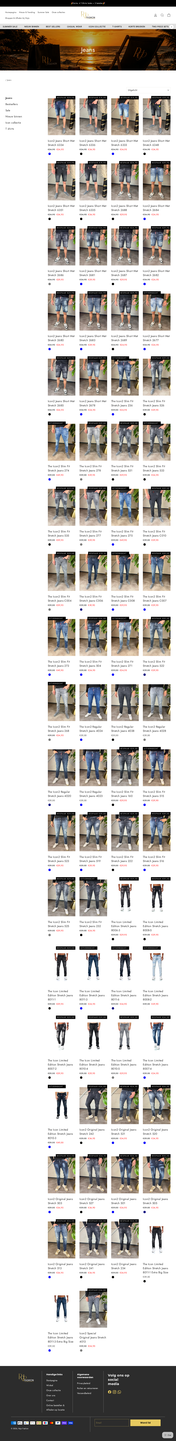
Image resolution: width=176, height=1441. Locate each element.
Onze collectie (53, 1390)
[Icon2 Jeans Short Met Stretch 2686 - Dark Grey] (49, 284)
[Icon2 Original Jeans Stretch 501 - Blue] (113, 1212)
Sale (8, 110)
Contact (50, 1400)
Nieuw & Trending (27, 12)
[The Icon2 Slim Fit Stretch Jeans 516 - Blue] (144, 870)
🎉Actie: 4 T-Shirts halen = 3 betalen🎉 (88, 3)
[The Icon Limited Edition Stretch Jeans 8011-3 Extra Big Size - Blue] (49, 1350)
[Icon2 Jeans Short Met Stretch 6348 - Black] (144, 154)
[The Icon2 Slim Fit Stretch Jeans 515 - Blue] (144, 805)
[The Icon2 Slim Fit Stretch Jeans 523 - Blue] (49, 870)
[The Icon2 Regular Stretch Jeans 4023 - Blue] (81, 805)
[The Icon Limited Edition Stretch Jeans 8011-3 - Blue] (81, 1008)
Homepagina (10, 12)
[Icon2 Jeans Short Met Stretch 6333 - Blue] (113, 154)
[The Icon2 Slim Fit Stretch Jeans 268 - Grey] (49, 740)
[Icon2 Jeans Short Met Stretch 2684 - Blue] (144, 219)
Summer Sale (43, 12)
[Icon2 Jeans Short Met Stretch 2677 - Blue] (144, 349)
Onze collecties (58, 12)
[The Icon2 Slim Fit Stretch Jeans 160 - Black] (113, 805)
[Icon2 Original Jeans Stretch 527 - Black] (81, 1212)
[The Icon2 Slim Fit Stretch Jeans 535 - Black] (49, 544)
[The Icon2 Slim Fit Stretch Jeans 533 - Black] (144, 479)
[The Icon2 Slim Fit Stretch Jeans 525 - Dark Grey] (49, 935)
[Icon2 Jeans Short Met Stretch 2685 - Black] (49, 414)
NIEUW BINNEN (31, 26)
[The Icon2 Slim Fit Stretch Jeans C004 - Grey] (49, 609)
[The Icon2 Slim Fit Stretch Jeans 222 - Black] (113, 870)
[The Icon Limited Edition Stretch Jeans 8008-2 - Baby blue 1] (144, 1008)
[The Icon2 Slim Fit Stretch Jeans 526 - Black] (144, 414)
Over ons (50, 1395)
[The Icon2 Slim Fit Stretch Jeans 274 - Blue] (49, 479)
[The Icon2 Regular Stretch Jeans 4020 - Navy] (49, 805)
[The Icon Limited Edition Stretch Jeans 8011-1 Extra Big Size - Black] (144, 1281)
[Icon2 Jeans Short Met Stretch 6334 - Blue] (49, 154)
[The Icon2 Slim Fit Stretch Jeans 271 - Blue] (113, 674)
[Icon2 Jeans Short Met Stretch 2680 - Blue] (49, 349)
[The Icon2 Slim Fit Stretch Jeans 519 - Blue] (81, 870)
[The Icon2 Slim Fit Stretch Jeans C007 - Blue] (144, 609)
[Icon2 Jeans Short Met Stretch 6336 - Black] (81, 154)
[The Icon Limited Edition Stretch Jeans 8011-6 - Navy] (113, 1008)
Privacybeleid (83, 1383)
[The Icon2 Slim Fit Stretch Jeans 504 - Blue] (81, 674)
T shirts (10, 129)
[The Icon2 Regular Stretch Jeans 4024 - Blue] (81, 740)
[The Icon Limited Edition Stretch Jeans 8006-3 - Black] (113, 939)
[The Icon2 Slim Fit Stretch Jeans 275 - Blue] (113, 544)
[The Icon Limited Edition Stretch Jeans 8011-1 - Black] (49, 1008)
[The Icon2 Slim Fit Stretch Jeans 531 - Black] (113, 479)
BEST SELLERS (53, 26)
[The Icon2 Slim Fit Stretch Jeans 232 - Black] (81, 935)
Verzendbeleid (84, 1393)
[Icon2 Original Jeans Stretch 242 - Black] (81, 1143)
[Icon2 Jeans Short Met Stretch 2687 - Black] (113, 284)
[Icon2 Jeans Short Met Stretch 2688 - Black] (113, 219)
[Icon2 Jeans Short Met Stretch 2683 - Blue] (81, 349)
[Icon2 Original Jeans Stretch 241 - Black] (81, 1277)
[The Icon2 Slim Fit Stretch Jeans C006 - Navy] (81, 609)
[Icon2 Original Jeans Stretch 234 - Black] (113, 1277)
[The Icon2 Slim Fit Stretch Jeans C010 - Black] (144, 544)
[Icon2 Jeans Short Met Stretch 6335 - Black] (81, 219)
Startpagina (51, 1380)
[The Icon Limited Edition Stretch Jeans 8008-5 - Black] (144, 939)
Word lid (145, 1422)
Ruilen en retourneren (87, 1388)
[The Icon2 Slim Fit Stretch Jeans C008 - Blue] (113, 609)
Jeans (9, 98)
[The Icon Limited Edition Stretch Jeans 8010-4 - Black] (81, 1077)
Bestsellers (12, 104)
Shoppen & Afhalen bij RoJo (17, 18)
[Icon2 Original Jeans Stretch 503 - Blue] (49, 1212)
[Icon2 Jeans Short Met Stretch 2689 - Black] (113, 349)
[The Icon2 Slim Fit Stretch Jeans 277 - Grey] (81, 544)
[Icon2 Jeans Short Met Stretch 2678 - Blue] (81, 414)
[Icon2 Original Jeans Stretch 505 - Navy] (144, 1212)
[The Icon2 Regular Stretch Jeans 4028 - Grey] (144, 740)
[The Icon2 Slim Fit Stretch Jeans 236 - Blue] (113, 414)
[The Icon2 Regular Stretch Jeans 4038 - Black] (113, 740)
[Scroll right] (171, 27)
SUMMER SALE (10, 26)
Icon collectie (13, 123)
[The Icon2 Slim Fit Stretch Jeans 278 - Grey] (81, 479)
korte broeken (137, 26)
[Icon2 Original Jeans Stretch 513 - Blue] (49, 1277)
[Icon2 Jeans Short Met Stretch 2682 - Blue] (144, 284)
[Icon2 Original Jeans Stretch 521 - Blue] (113, 1143)
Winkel (49, 1385)
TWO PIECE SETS (160, 26)
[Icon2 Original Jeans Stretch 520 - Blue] (144, 1143)
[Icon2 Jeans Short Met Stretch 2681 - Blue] (81, 284)
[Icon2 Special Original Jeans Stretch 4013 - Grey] (81, 1350)
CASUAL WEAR (74, 26)
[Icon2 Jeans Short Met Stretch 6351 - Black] (49, 219)
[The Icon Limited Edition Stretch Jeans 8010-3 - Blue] (49, 1147)
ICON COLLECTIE (97, 26)
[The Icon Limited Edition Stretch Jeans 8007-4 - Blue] (144, 1077)
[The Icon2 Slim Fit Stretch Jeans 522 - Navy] (144, 674)
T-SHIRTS (117, 26)
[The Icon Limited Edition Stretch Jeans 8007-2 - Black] (49, 1077)
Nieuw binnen (14, 116)
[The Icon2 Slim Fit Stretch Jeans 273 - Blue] (49, 674)
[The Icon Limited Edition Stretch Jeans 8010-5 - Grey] (113, 1077)
